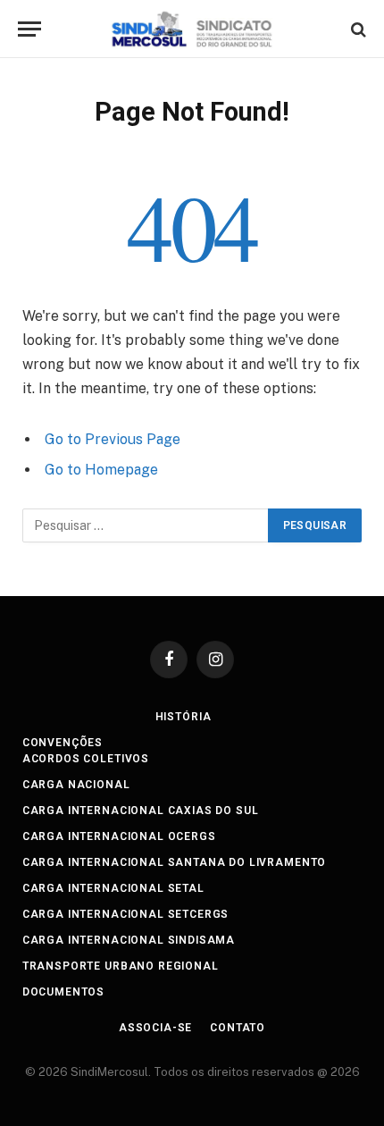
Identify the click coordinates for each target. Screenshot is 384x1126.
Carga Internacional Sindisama (128, 940)
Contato (237, 1027)
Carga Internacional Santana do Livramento (174, 862)
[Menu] (29, 29)
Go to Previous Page (112, 439)
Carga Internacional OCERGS (119, 836)
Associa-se (155, 1027)
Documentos (63, 992)
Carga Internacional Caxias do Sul (140, 810)
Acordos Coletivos (85, 758)
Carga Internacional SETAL (113, 888)
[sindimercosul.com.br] (192, 29)
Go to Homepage (101, 469)
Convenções (62, 742)
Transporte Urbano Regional (120, 966)
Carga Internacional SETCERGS (126, 914)
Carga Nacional (76, 784)
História (183, 716)
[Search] (356, 29)
